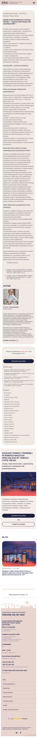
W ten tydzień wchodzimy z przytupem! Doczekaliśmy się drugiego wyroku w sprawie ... (18, 385)
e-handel (6, 395)
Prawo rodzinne (14, 16)
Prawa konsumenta (9, 413)
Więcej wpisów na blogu (17, 594)
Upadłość (6, 430)
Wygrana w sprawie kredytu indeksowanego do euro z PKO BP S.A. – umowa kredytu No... (19, 381)
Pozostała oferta (8, 701)
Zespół (5, 705)
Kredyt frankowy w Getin (10, 397)
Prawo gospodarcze (9, 684)
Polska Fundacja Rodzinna (11, 410)
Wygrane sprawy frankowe (11, 437)
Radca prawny (8, 419)
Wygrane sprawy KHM (10, 439)
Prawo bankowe (8, 692)
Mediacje (6, 16)
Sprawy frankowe (9, 424)
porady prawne (25, 351)
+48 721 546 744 (8, 662)
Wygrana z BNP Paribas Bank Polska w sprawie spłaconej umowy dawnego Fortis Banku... (17, 370)
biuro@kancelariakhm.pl (11, 656)
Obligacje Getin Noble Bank (11, 406)
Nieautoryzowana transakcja (12, 404)
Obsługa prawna (8, 408)
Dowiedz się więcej (9, 340)
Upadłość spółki (8, 433)
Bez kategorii (7, 393)
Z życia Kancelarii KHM (10, 442)
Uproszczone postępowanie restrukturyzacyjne (17, 435)
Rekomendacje (7, 697)
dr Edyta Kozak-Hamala (10, 13)
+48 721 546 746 (8, 664)
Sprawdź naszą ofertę (19, 361)
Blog (4, 679)
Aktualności (6, 688)
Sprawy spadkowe (9, 426)
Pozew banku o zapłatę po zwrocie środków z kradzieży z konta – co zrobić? (16, 377)
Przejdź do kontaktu (18, 524)
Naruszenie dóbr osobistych (11, 401)
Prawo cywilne (8, 415)
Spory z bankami (8, 422)
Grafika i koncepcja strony (11, 709)
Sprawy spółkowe (9, 428)
